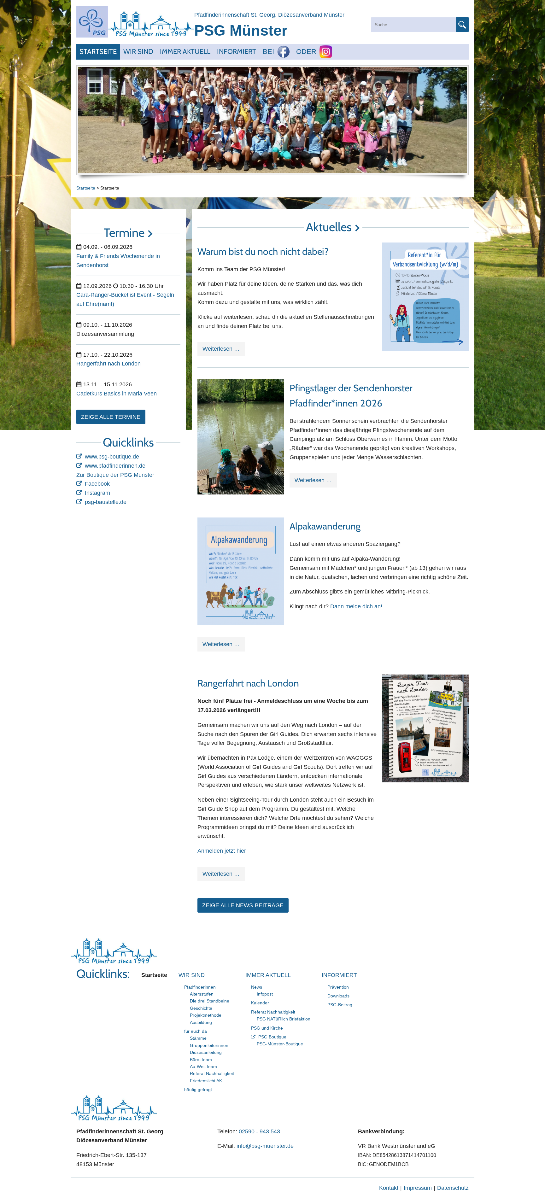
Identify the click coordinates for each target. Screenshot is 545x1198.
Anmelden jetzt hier (221, 851)
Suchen (462, 24)
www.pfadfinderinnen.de (115, 466)
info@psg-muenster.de (265, 1146)
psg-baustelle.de (105, 502)
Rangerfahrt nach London (248, 683)
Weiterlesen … (223, 350)
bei (268, 52)
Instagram (97, 493)
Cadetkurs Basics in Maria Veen (116, 393)
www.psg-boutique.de (112, 456)
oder (306, 52)
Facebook (97, 484)
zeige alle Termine (110, 417)
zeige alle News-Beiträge (243, 905)
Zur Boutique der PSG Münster (115, 475)
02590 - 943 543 (259, 1131)
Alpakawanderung (325, 526)
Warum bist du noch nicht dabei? (263, 251)
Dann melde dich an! (356, 606)
